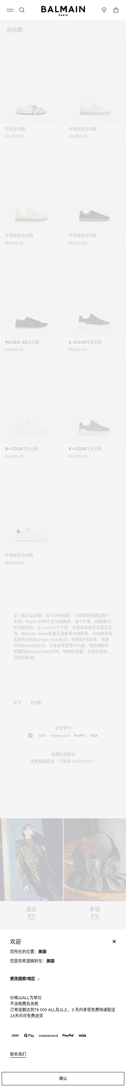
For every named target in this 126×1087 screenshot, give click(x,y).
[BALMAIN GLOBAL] (63, 10)
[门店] (104, 10)
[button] (21, 10)
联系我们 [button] (18, 1054)
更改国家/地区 (22, 979)
